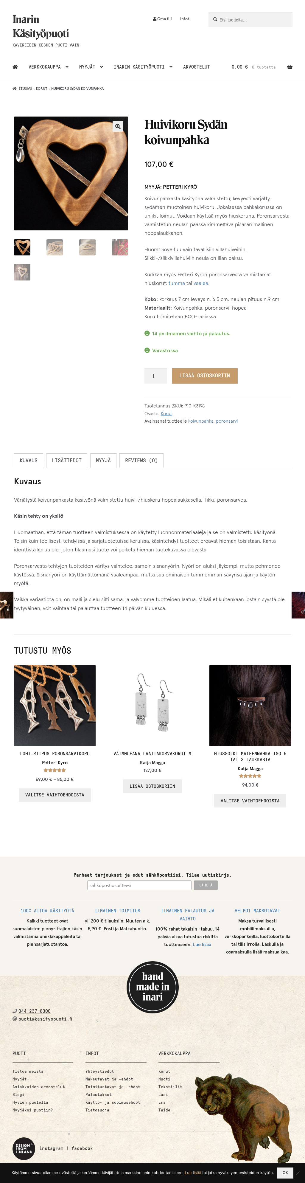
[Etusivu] (15, 67)
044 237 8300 (34, 1011)
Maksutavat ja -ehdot (109, 1079)
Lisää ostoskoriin (204, 376)
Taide (164, 1110)
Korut (41, 89)
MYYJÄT (87, 66)
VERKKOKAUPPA (45, 66)
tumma (177, 283)
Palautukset (98, 1094)
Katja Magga (152, 762)
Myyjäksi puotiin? (33, 1110)
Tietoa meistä (28, 1071)
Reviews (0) (141, 460)
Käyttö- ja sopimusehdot (112, 1102)
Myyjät (20, 1079)
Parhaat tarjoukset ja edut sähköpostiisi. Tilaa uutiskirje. (153, 874)
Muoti (164, 1079)
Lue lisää (202, 944)
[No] (298, 1173)
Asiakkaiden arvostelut (39, 1087)
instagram (51, 1148)
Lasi (163, 1094)
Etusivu (25, 89)
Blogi (18, 1094)
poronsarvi (227, 421)
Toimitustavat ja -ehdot (112, 1087)
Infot (184, 19)
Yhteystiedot (99, 1071)
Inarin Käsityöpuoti (41, 26)
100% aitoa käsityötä (47, 910)
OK (285, 1173)
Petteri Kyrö (180, 187)
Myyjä (103, 460)
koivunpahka (201, 421)
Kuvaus (29, 460)
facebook (82, 1148)
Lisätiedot (67, 460)
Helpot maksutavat (257, 910)
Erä (162, 1102)
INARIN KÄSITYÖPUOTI (139, 66)
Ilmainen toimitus (117, 910)
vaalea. (201, 283)
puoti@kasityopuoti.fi (45, 1018)
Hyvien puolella (30, 1102)
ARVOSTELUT (196, 66)
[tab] (28, 460)
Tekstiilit (170, 1087)
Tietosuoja (97, 1110)
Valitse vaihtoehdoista (54, 794)
